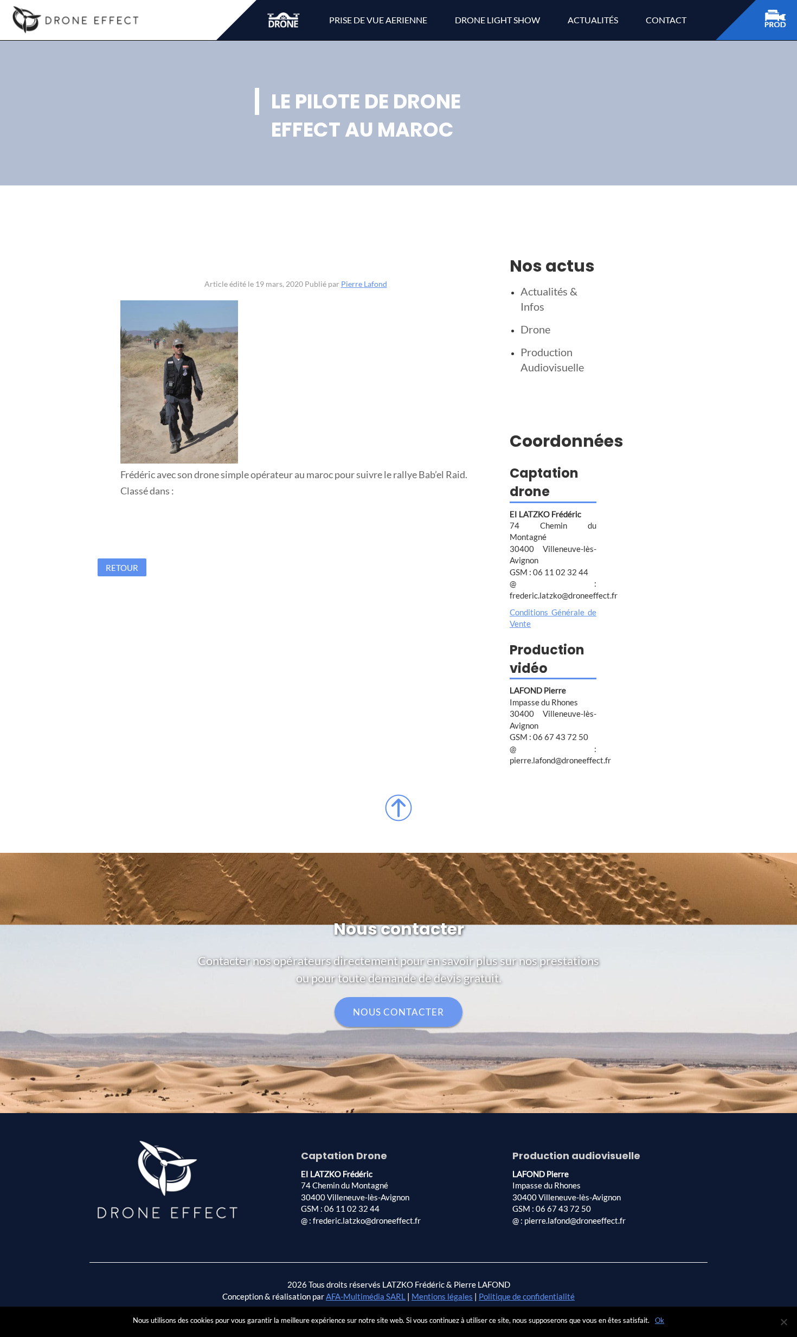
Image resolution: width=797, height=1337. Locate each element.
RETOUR (122, 568)
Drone (535, 329)
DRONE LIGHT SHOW (497, 20)
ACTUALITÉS (593, 20)
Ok (659, 1320)
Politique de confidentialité (527, 1296)
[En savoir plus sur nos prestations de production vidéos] (780, 20)
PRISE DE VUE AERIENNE (378, 20)
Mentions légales (442, 1296)
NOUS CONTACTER (398, 1012)
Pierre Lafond (364, 283)
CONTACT (666, 20)
